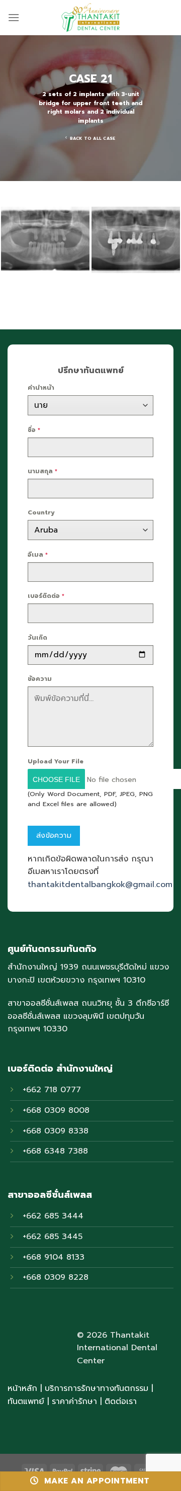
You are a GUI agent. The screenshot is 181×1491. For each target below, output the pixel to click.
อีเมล (38, 554)
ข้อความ (40, 678)
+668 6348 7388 (55, 1151)
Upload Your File (55, 761)
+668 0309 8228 (55, 1277)
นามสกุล (42, 471)
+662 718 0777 (52, 1090)
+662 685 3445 (52, 1237)
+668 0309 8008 (56, 1110)
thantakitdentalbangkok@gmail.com (100, 885)
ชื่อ (34, 429)
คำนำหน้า (41, 387)
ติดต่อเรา (121, 1401)
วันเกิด (37, 637)
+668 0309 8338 (55, 1131)
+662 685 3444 (53, 1216)
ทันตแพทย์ (26, 1401)
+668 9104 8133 (53, 1257)
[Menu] (14, 17)
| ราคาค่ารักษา (73, 1401)
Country (41, 512)
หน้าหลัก (22, 1388)
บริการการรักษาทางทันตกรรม (96, 1388)
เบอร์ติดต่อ (46, 595)
